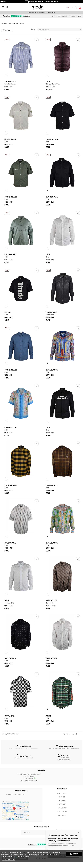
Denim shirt (50, 314)
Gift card (61, 815)
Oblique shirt (9, 603)
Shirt (6, 141)
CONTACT (62, 797)
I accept (74, 854)
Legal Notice (62, 808)
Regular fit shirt (9, 84)
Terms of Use (62, 811)
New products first (60, 29)
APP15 (53, 12)
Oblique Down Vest (53, 84)
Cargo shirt (50, 603)
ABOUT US (61, 800)
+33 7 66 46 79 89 (64, 757)
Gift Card (3, 1)
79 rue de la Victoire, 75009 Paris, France (29, 774)
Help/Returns (62, 793)
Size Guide (62, 804)
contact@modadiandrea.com (64, 759)
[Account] (76, 7)
